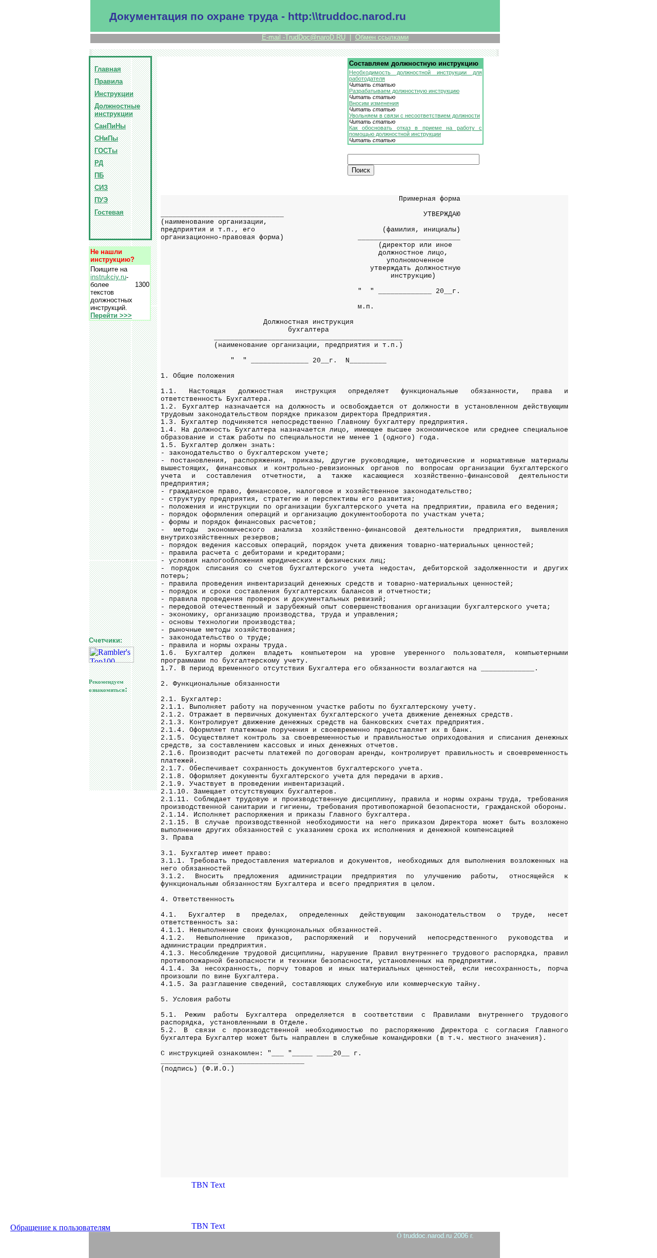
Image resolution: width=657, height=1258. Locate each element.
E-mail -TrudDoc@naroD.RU (303, 37)
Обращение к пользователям (60, 1227)
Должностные (117, 106)
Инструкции (113, 94)
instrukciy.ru (108, 277)
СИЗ (101, 187)
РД (98, 163)
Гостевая (109, 212)
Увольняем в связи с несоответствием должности (414, 115)
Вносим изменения (374, 103)
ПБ (99, 175)
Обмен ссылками (382, 37)
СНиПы (106, 138)
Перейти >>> (111, 315)
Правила (108, 81)
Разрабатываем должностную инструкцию (404, 91)
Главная (107, 69)
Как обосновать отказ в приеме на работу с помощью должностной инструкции (415, 131)
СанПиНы (110, 126)
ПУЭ (101, 200)
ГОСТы (106, 150)
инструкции (113, 114)
